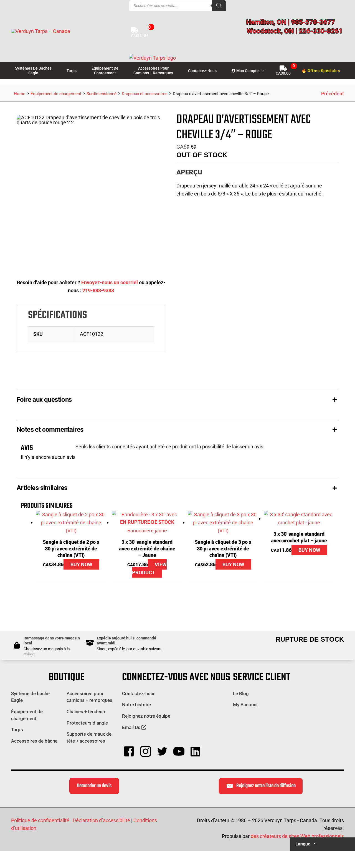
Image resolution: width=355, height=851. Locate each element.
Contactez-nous (139, 693)
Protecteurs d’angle (87, 723)
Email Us (131, 727)
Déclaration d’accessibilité (101, 820)
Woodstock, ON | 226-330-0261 (295, 31)
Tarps (17, 729)
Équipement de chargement (56, 93)
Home (19, 93)
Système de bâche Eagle (30, 697)
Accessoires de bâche (34, 741)
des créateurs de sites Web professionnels (297, 836)
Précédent (332, 93)
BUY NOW (81, 564)
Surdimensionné (101, 93)
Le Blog (241, 693)
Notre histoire (136, 704)
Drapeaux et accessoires (145, 93)
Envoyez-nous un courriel (109, 282)
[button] (262, 70)
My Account (245, 704)
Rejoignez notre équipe (146, 716)
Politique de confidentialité (40, 820)
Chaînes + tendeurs (86, 711)
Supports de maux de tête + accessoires (89, 737)
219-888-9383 (98, 290)
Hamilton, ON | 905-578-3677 (290, 22)
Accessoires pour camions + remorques (89, 697)
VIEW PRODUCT (149, 568)
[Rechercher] (219, 5)
